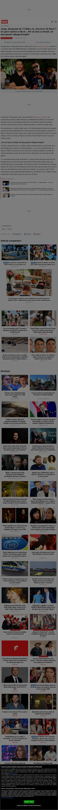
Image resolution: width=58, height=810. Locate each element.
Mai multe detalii (13, 773)
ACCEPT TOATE (29, 801)
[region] (29, 787)
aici (53, 780)
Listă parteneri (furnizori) (7, 797)
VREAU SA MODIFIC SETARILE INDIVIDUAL (29, 805)
